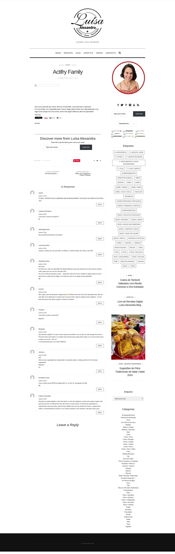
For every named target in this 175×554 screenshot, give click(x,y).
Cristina (41, 289)
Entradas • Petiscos (128, 463)
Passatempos (128, 490)
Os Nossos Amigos (128, 480)
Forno (119, 243)
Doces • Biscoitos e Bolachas (129, 215)
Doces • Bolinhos (121, 219)
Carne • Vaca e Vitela (123, 192)
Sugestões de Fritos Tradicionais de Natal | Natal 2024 (130, 371)
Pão (128, 485)
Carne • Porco (136, 187)
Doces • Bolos (137, 219)
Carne (137, 182)
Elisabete (42, 329)
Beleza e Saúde (128, 427)
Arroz (138, 178)
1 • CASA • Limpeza (133, 168)
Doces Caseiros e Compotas (128, 461)
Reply (100, 204)
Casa (78, 53)
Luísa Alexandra (44, 245)
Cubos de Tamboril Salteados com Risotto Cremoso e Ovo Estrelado (130, 283)
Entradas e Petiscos (136, 238)
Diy (128, 456)
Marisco (138, 243)
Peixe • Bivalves (128, 497)
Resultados (128, 512)
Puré (115, 261)
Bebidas (128, 425)
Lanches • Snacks (128, 466)
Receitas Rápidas (127, 261)
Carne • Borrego (128, 439)
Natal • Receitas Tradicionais (130, 364)
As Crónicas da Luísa (128, 422)
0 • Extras (119, 157)
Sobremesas (128, 517)
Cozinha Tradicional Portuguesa (128, 201)
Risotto (128, 514)
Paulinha (41, 310)
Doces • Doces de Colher (129, 233)
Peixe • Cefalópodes (121, 257)
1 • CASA (120, 168)
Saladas (141, 261)
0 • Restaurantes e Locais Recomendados (128, 163)
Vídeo (133, 266)
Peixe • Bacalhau (136, 252)
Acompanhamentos (129, 173)
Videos (99, 53)
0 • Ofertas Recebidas (134, 157)
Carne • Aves (128, 437)
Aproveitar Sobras (124, 178)
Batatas (121, 182)
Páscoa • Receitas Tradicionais (128, 488)
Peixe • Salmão (128, 505)
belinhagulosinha (44, 229)
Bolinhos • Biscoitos (128, 429)
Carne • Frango (121, 187)
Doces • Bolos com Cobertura (128, 224)
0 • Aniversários (120, 152)
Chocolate (138, 192)
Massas (132, 247)
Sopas (125, 266)
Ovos (117, 252)
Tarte (128, 522)
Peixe (124, 252)
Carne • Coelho (128, 444)
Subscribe (86, 147)
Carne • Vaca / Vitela (128, 449)
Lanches (128, 243)
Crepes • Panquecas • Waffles (128, 206)
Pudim (128, 507)
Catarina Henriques (45, 211)
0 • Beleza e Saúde (136, 152)
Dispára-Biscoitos (129, 210)
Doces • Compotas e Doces (129, 229)
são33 (41, 193)
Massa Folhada (120, 247)
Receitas (68, 53)
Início (58, 53)
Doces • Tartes (119, 238)
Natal (141, 247)
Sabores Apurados (45, 396)
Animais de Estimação (128, 417)
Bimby (129, 182)
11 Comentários (46, 160)
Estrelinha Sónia (44, 261)
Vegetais (128, 526)
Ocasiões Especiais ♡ (128, 478)
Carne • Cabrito (128, 442)
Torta (128, 524)
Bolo (128, 432)
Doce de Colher (128, 459)
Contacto (111, 53)
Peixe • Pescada (138, 257)
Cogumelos (129, 196)
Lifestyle (88, 53)
